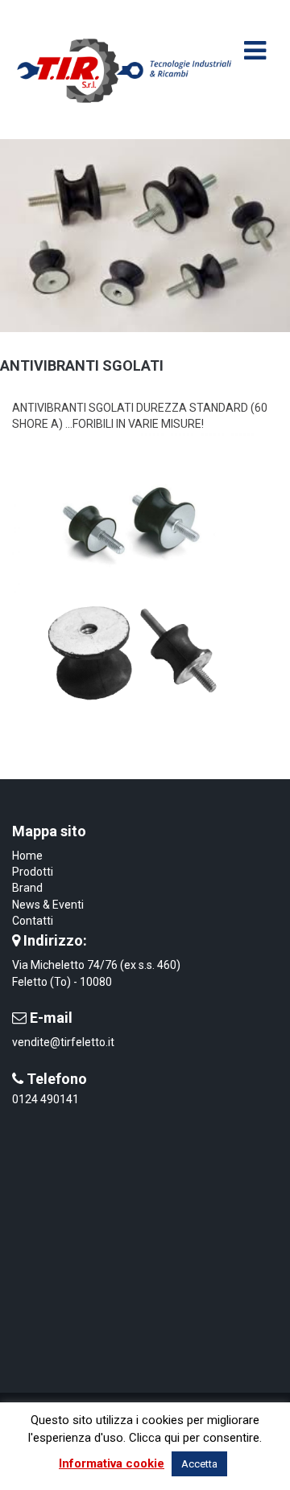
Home (27, 855)
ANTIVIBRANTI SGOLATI (82, 365)
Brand (27, 887)
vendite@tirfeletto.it (63, 1042)
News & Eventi (48, 904)
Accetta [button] (199, 1464)
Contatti (32, 920)
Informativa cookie (111, 1463)
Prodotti (32, 871)
